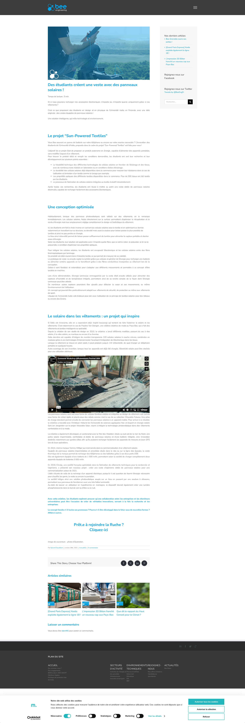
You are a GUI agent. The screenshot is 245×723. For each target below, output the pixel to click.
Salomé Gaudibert (57, 548)
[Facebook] (185, 646)
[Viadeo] (195, 646)
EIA (128, 679)
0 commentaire (93, 548)
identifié (65, 630)
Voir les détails (155, 716)
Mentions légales (54, 675)
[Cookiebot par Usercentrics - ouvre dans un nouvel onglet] (34, 718)
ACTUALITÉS (171, 665)
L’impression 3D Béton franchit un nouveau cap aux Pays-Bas (178, 61)
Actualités (82, 548)
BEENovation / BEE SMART (57, 673)
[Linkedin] (180, 646)
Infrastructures (115, 676)
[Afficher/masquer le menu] (195, 7)
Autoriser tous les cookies (206, 702)
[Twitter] (190, 646)
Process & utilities (133, 672)
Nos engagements (54, 671)
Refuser (206, 717)
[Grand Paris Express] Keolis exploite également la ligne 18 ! (178, 50)
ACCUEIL (53, 665)
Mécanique (130, 676)
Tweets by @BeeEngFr (174, 92)
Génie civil (130, 674)
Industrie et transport (117, 679)
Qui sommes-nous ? (55, 668)
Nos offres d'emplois (155, 672)
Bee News (167, 668)
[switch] (92, 716)
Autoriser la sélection (206, 709)
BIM (128, 681)
